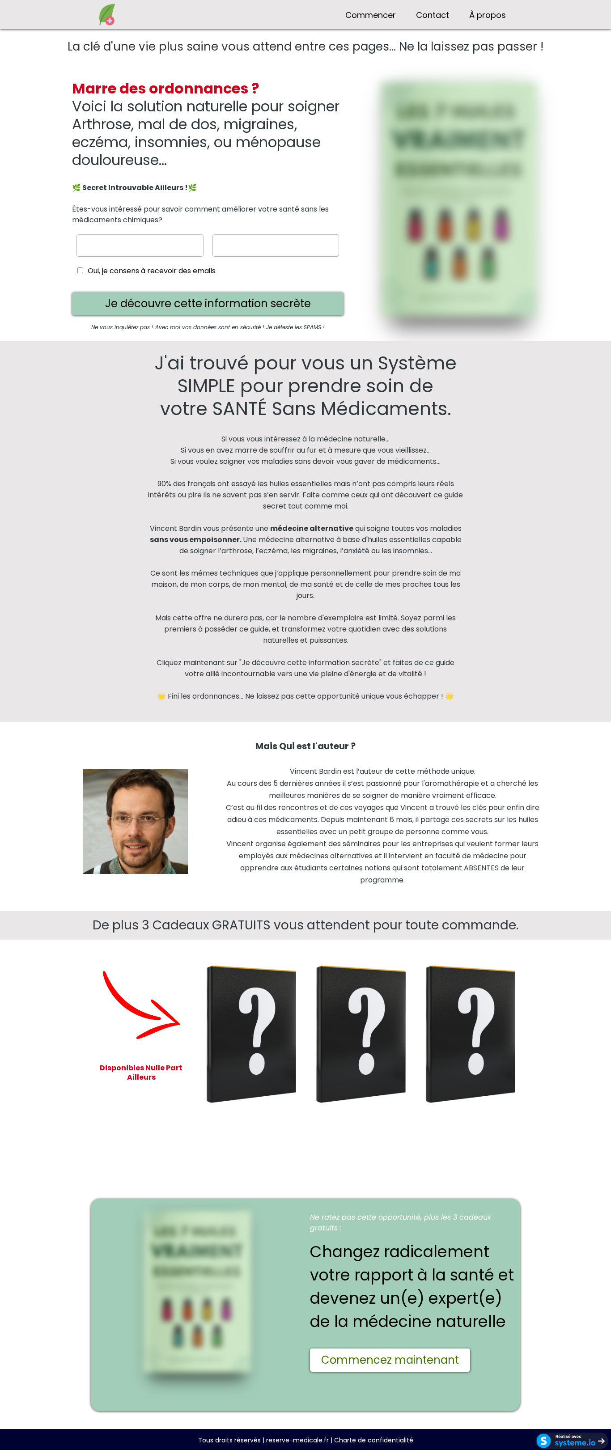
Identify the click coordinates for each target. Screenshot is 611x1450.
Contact (432, 15)
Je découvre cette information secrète (310, 662)
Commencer (370, 15)
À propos (487, 15)
